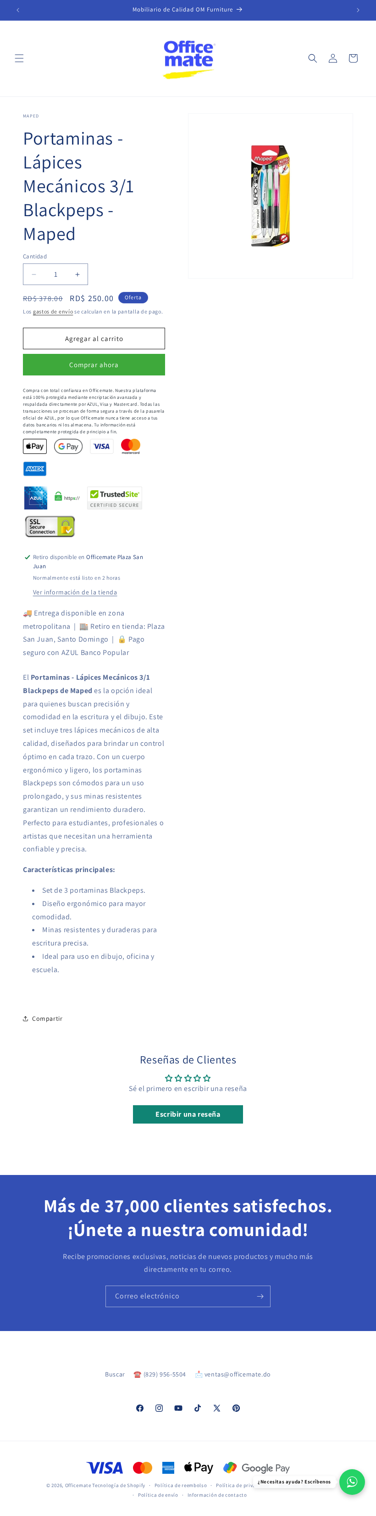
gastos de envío (53, 311)
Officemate (78, 1485)
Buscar (115, 1374)
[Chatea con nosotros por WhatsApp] (352, 1482)
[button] (19, 58)
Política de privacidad (242, 1485)
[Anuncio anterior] (18, 10)
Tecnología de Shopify (118, 1485)
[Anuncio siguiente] (358, 10)
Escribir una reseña (187, 1114)
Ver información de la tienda (75, 592)
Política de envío (158, 1495)
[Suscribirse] (260, 1296)
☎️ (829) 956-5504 (159, 1374)
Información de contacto (217, 1495)
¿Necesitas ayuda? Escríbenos (294, 1481)
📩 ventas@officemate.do (233, 1374)
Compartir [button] (47, 1018)
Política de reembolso (181, 1485)
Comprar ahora (94, 364)
